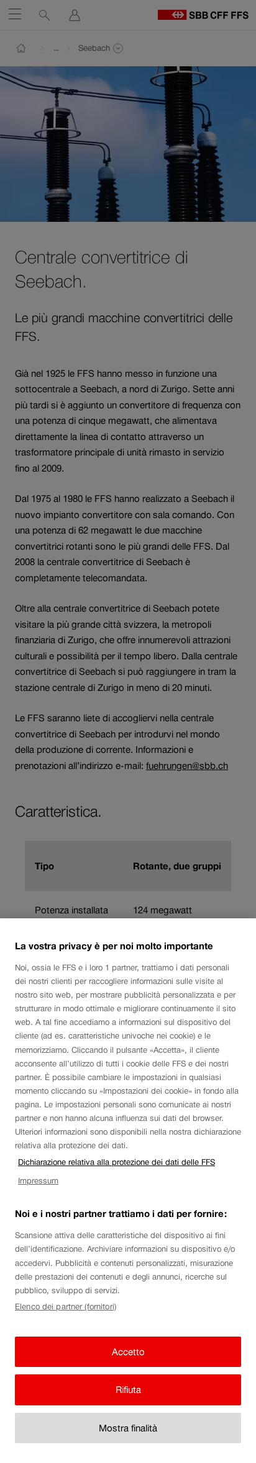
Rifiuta (128, 1389)
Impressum (38, 1180)
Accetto (128, 1352)
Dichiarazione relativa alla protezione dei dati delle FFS (116, 1162)
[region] (128, 1190)
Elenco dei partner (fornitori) (65, 1306)
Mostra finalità (128, 1428)
